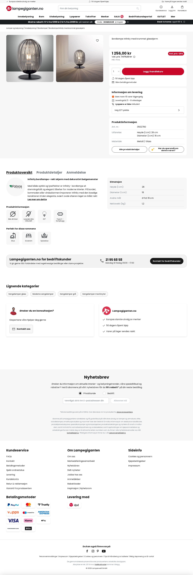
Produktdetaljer (49, 172)
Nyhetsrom (86, 488)
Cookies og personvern (140, 456)
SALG (117, 16)
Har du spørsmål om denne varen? (168, 149)
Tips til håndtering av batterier (116, 556)
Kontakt (10, 461)
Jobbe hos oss (74, 474)
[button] (97, 40)
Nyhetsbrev (73, 465)
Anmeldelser (73, 479)
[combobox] (99, 8)
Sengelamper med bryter (94, 294)
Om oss (71, 456)
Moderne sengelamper (43, 294)
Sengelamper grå (68, 294)
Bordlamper (42, 28)
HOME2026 (110, 22)
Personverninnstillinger (48, 556)
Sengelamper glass (17, 294)
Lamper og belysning (14, 28)
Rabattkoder (74, 483)
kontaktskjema (73, 433)
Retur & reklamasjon (16, 483)
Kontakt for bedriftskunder (167, 261)
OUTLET (161, 16)
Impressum (134, 465)
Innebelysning (30, 28)
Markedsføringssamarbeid (81, 461)
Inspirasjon (72, 488)
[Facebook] (89, 551)
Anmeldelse (76, 172)
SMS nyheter (73, 470)
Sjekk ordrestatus (15, 470)
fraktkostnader (100, 564)
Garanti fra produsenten (19, 488)
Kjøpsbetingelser (137, 461)
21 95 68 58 (114, 260)
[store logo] (24, 8)
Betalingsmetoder (15, 465)
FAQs (9, 456)
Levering (10, 474)
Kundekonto (12, 479)
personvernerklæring (117, 433)
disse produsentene (125, 412)
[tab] (19, 172)
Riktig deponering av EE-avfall (142, 556)
